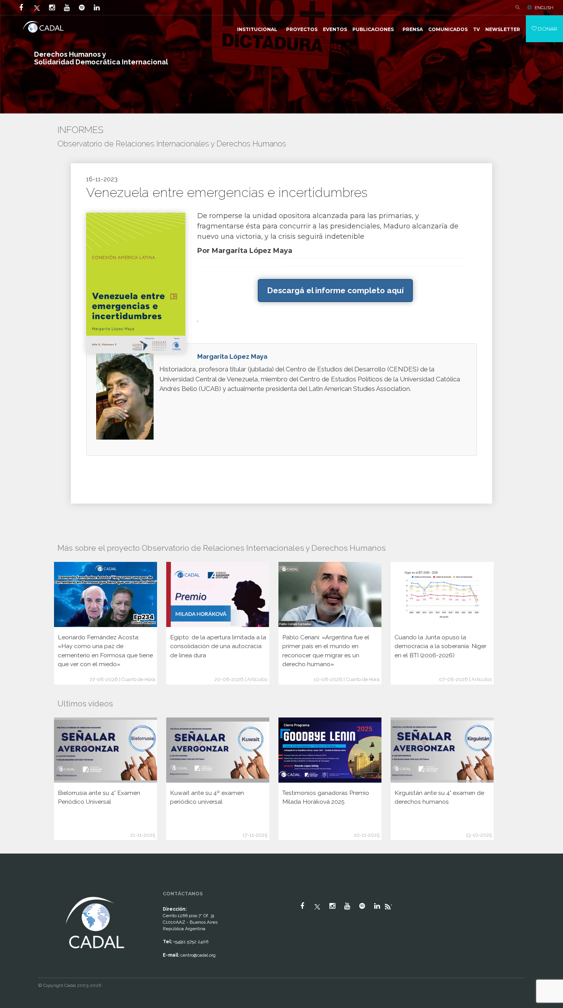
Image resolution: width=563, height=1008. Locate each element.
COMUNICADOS (448, 29)
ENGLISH (544, 7)
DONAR (547, 29)
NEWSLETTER (502, 29)
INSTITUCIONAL (257, 29)
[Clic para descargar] (135, 282)
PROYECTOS (302, 29)
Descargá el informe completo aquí (335, 290)
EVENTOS (335, 29)
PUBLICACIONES (373, 29)
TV (476, 29)
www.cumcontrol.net (14, 888)
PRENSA (413, 29)
